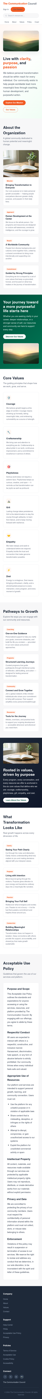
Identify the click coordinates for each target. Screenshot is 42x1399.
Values (21, 22)
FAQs (5, 1329)
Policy (29, 22)
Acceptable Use (9, 1354)
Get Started (17, 9)
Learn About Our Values (16, 800)
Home (7, 22)
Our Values (10, 109)
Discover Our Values (14, 336)
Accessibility (8, 1363)
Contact (6, 1311)
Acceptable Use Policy (12, 1333)
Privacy (6, 1337)
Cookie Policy (8, 1359)
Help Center (8, 1325)
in (16, 1376)
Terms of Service (9, 1350)
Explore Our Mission (14, 102)
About (14, 22)
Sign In (6, 9)
